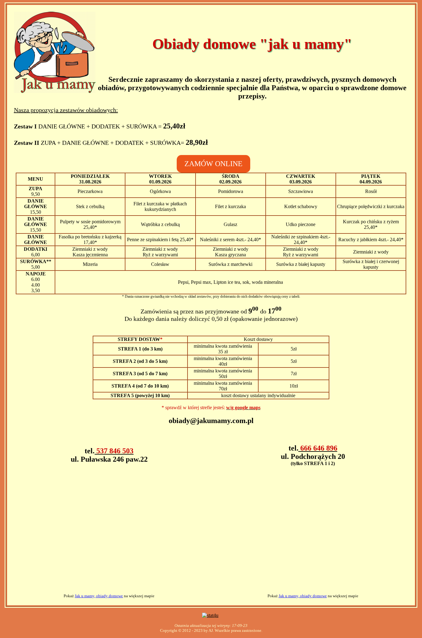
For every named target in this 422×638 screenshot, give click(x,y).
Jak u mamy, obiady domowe (99, 596)
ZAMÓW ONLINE (213, 164)
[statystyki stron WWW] (210, 615)
